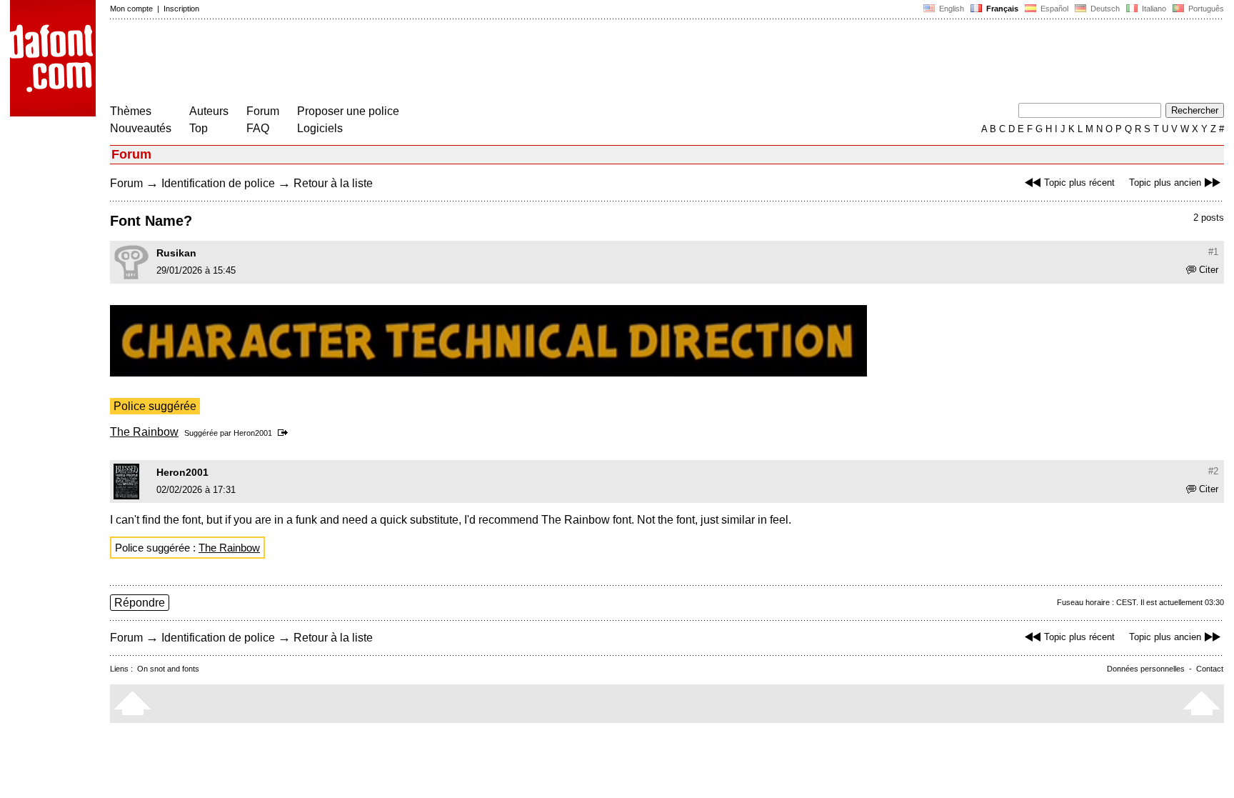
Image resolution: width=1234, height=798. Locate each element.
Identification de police (218, 183)
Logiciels (320, 128)
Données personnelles (1146, 668)
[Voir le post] (285, 433)
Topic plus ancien (1165, 182)
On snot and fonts (168, 668)
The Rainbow (144, 432)
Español (1053, 8)
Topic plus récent (1079, 182)
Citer (1208, 269)
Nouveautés (140, 128)
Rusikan (176, 253)
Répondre (139, 603)
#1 (1213, 251)
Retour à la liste (333, 183)
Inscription (181, 8)
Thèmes (130, 111)
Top (198, 128)
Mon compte (131, 8)
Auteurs (209, 111)
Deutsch (1104, 8)
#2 (1213, 471)
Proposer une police (348, 111)
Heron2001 (253, 433)
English (950, 8)
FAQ (257, 128)
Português (1204, 8)
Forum (262, 111)
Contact (1209, 668)
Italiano (1153, 8)
